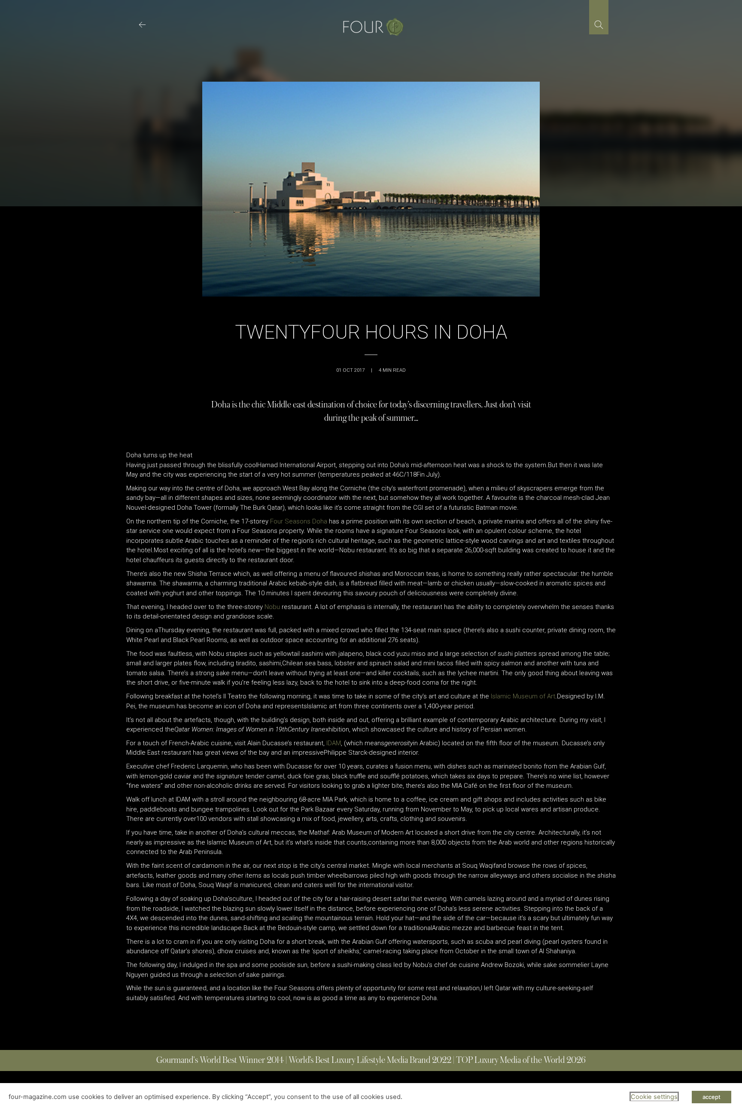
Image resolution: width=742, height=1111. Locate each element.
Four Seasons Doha (298, 521)
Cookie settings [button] (654, 1097)
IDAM (333, 743)
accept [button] (711, 1096)
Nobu (272, 607)
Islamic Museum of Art (523, 696)
